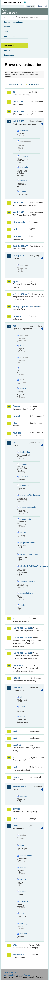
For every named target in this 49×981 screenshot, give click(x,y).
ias (14, 442)
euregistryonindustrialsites (20, 306)
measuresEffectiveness (24, 495)
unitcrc (23, 388)
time (22, 913)
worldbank (18, 955)
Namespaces (9, 55)
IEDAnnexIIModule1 (20, 628)
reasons (23, 180)
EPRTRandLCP (20, 294)
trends (23, 191)
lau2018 (17, 745)
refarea (23, 368)
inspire (16, 678)
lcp (14, 757)
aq (14, 92)
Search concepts (34, 84)
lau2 (15, 738)
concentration (24, 856)
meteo (23, 891)
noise (16, 777)
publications (19, 787)
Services (7, 50)
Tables (6, 31)
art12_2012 (18, 102)
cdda (15, 229)
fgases (16, 406)
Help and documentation (13, 22)
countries (24, 156)
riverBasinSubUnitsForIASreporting (24, 566)
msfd (15, 767)
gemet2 (17, 416)
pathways (24, 532)
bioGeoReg (24, 452)
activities (24, 131)
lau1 (15, 731)
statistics (24, 901)
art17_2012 (18, 202)
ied (14, 618)
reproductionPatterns (24, 554)
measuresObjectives (24, 519)
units (22, 605)
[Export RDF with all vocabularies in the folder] (42, 124)
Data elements (9, 36)
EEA (14, 2)
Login (28, 6)
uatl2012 (23, 717)
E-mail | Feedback (11, 972)
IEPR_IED (18, 665)
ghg (15, 423)
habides (17, 433)
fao (14, 326)
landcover (18, 688)
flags (22, 346)
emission (24, 867)
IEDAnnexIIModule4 (20, 653)
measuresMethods (24, 507)
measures (24, 485)
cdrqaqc (23, 464)
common (17, 236)
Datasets (7, 27)
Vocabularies (9, 46)
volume (23, 934)
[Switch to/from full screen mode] (32, 6)
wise (15, 945)
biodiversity (19, 222)
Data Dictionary (23, 17)
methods (24, 167)
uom (15, 825)
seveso (16, 809)
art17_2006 (18, 121)
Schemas (7, 41)
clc (21, 697)
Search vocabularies (15, 84)
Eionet (14, 17)
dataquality (18, 255)
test (15, 818)
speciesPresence (24, 581)
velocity (23, 923)
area (22, 845)
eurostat (17, 316)
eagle (22, 707)
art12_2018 (18, 111)
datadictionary (20, 246)
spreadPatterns (24, 593)
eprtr (15, 281)
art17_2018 (18, 212)
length (23, 879)
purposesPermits (24, 543)
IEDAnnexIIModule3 (20, 638)
